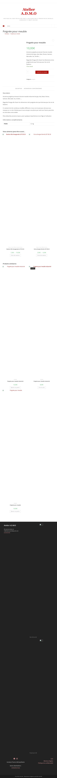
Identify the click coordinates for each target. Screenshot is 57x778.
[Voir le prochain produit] (53, 40)
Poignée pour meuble (15, 33)
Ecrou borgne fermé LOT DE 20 (41, 249)
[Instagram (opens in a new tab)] (29, 1)
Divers (9, 247)
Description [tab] (18, 88)
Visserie (18, 247)
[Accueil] (3, 33)
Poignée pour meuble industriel (15, 381)
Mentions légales (48, 761)
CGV (52, 759)
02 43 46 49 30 (7, 532)
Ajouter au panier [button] (15, 387)
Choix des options (15, 255)
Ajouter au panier (42, 72)
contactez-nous (15, 768)
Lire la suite (42, 387)
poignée (33, 79)
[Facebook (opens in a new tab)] (28, 1)
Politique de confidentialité (45, 763)
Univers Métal (13, 247)
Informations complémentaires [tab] (33, 88)
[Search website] (53, 26)
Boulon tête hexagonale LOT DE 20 (15, 249)
